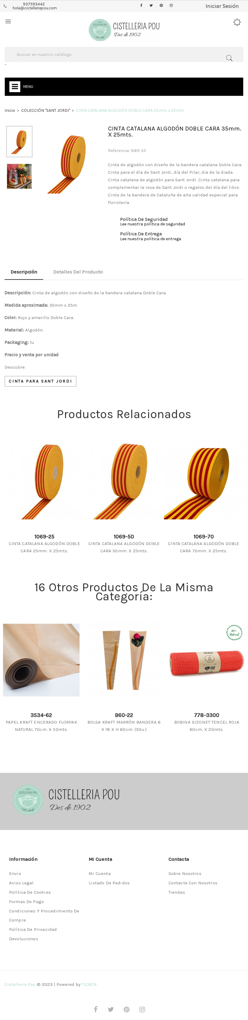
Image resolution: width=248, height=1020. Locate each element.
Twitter (151, 6)
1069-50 (124, 536)
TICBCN (89, 984)
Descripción (24, 272)
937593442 (34, 4)
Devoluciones (23, 938)
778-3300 (206, 715)
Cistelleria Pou (20, 984)
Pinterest (161, 6)
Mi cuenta (99, 873)
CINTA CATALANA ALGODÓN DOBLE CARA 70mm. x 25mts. (203, 547)
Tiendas (176, 892)
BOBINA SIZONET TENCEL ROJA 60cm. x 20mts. (206, 725)
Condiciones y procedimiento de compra (44, 915)
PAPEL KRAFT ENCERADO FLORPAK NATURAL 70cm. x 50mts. (41, 725)
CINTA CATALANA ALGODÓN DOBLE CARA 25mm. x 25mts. (44, 547)
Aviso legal (21, 883)
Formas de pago (26, 901)
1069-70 (204, 536)
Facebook (141, 6)
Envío (15, 873)
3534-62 (41, 715)
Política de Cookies (30, 892)
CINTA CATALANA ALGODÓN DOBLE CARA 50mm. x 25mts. (124, 547)
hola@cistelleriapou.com (35, 8)
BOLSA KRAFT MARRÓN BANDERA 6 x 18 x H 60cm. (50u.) (124, 725)
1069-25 (44, 536)
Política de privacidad (33, 929)
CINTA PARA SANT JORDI (40, 381)
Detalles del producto (78, 272)
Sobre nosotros (184, 873)
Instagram (171, 6)
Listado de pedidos (109, 883)
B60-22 (124, 715)
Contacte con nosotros (192, 883)
